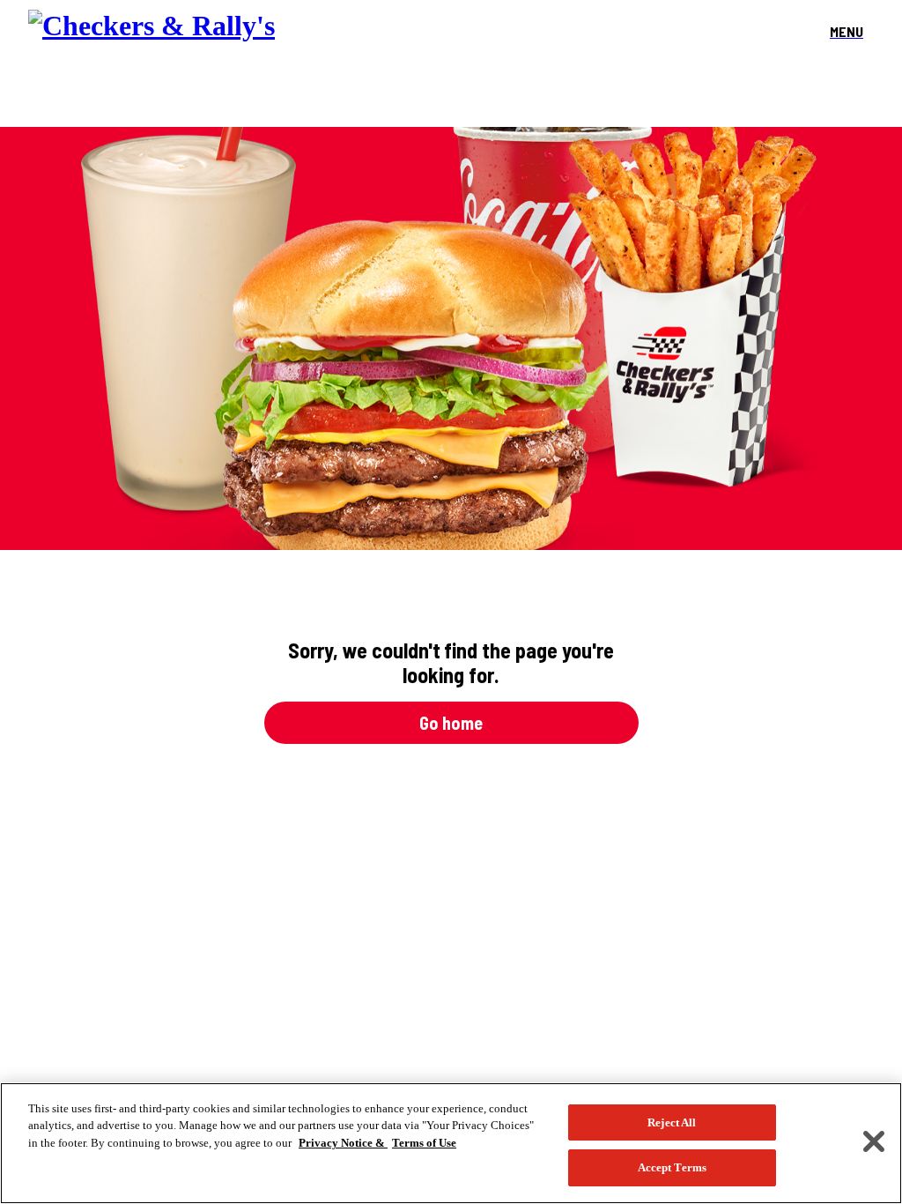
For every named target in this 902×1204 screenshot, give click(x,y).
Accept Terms (672, 1167)
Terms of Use (424, 1142)
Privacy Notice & (343, 1142)
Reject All (671, 1122)
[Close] (873, 1141)
